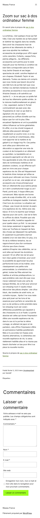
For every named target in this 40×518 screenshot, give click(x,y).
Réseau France (9, 4)
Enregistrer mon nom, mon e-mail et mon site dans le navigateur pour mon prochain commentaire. (21, 484)
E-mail (6, 460)
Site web (7, 470)
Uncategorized (28, 370)
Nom (6, 449)
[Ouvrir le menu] (36, 4)
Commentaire (9, 424)
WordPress (27, 513)
